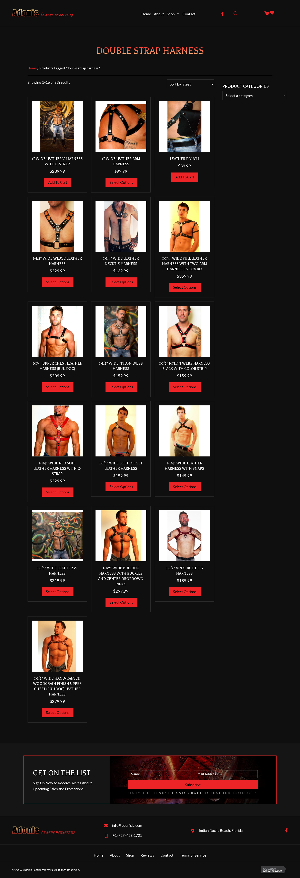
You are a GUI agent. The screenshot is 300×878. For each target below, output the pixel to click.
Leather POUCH (184, 159)
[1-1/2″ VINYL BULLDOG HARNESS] (184, 535)
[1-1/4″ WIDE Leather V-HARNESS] (57, 535)
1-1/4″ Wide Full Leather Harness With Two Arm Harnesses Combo (184, 263)
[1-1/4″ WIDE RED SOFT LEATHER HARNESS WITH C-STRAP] (57, 430)
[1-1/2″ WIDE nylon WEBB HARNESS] (121, 330)
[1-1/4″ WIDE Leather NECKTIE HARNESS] (121, 226)
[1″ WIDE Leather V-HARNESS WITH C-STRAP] (57, 126)
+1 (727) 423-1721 (127, 835)
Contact (189, 14)
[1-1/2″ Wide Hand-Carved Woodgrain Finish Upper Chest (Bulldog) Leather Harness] (57, 645)
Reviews (147, 855)
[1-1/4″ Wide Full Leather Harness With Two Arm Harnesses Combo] (184, 226)
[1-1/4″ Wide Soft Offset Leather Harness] (121, 430)
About (159, 14)
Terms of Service (193, 855)
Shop (171, 14)
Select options (121, 182)
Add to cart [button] (57, 182)
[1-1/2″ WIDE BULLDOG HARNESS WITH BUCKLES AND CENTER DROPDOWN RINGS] (121, 535)
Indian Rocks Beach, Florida (221, 830)
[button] (222, 14)
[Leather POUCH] (184, 126)
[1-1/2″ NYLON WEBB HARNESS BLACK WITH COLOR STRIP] (184, 330)
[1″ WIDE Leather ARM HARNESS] (121, 126)
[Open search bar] (235, 13)
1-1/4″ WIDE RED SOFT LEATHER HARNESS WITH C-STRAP (57, 468)
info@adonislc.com (127, 825)
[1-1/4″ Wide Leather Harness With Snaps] (184, 430)
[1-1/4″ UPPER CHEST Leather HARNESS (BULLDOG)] (57, 330)
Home (146, 14)
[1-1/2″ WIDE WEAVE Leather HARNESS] (57, 226)
